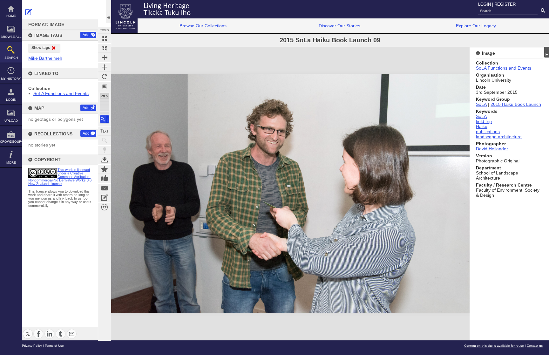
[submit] (543, 11)
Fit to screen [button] (104, 48)
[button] (104, 119)
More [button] (11, 162)
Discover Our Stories (339, 25)
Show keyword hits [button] (104, 140)
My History (11, 78)
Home (11, 15)
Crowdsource (11, 141)
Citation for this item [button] (104, 207)
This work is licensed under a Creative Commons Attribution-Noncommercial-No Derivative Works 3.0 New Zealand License (60, 177)
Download (104, 159)
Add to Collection (104, 169)
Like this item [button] (104, 178)
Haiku (481, 126)
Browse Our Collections (203, 25)
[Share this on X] (28, 330)
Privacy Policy (32, 345)
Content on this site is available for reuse (494, 345)
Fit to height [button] (104, 67)
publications (488, 131)
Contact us (535, 345)
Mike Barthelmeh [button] (45, 58)
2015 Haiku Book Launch (516, 104)
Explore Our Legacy (476, 25)
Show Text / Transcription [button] (104, 131)
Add (86, 35)
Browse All (11, 36)
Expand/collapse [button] (546, 52)
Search (11, 57)
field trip (484, 121)
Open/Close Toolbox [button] (108, 11)
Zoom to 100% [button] (104, 86)
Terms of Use (54, 345)
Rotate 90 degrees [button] (104, 76)
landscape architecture (499, 136)
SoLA (481, 104)
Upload (11, 120)
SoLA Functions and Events (61, 93)
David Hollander (492, 148)
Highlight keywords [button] (104, 150)
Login (11, 99)
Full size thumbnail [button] (104, 38)
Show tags (40, 47)
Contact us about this (104, 188)
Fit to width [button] (104, 57)
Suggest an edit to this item (28, 12)
